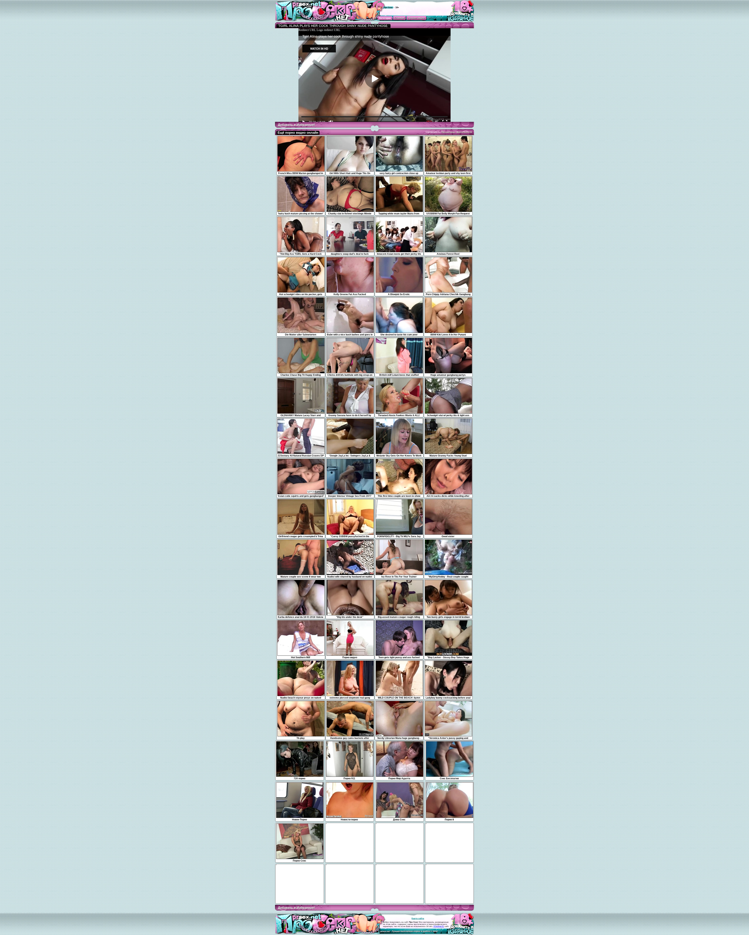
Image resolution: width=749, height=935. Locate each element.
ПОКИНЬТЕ (438, 926)
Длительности (464, 132)
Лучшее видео (416, 18)
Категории (385, 18)
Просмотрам (448, 132)
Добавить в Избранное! (296, 124)
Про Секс (388, 7)
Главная (399, 18)
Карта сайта (418, 918)
